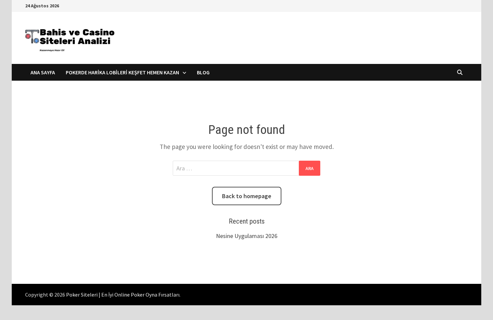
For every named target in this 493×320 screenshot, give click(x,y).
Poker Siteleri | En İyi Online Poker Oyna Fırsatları (122, 294)
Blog (203, 72)
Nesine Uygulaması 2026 (246, 236)
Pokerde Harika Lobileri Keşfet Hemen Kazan (122, 72)
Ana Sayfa (43, 72)
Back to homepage (246, 196)
